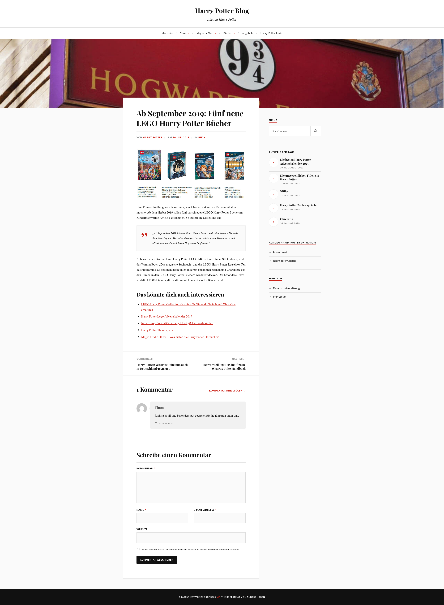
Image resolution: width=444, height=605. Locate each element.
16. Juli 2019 (181, 137)
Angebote (247, 33)
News (183, 33)
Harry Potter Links (271, 33)
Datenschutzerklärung (286, 288)
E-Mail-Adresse (205, 509)
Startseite (167, 33)
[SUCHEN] (315, 131)
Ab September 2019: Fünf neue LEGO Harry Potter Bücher (189, 118)
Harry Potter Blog (222, 10)
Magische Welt (205, 33)
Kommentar (145, 468)
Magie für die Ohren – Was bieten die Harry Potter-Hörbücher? (180, 337)
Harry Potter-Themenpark (157, 330)
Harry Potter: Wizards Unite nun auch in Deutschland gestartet (162, 366)
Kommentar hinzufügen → (227, 390)
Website (141, 529)
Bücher (227, 33)
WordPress (208, 597)
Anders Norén (256, 597)
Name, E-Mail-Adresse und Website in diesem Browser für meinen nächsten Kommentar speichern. (191, 549)
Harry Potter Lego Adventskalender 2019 (166, 316)
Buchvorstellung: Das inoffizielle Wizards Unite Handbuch (224, 366)
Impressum (279, 296)
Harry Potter (152, 137)
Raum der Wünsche (284, 260)
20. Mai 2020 (166, 423)
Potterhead (280, 252)
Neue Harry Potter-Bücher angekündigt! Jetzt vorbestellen (177, 323)
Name (141, 509)
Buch (202, 137)
